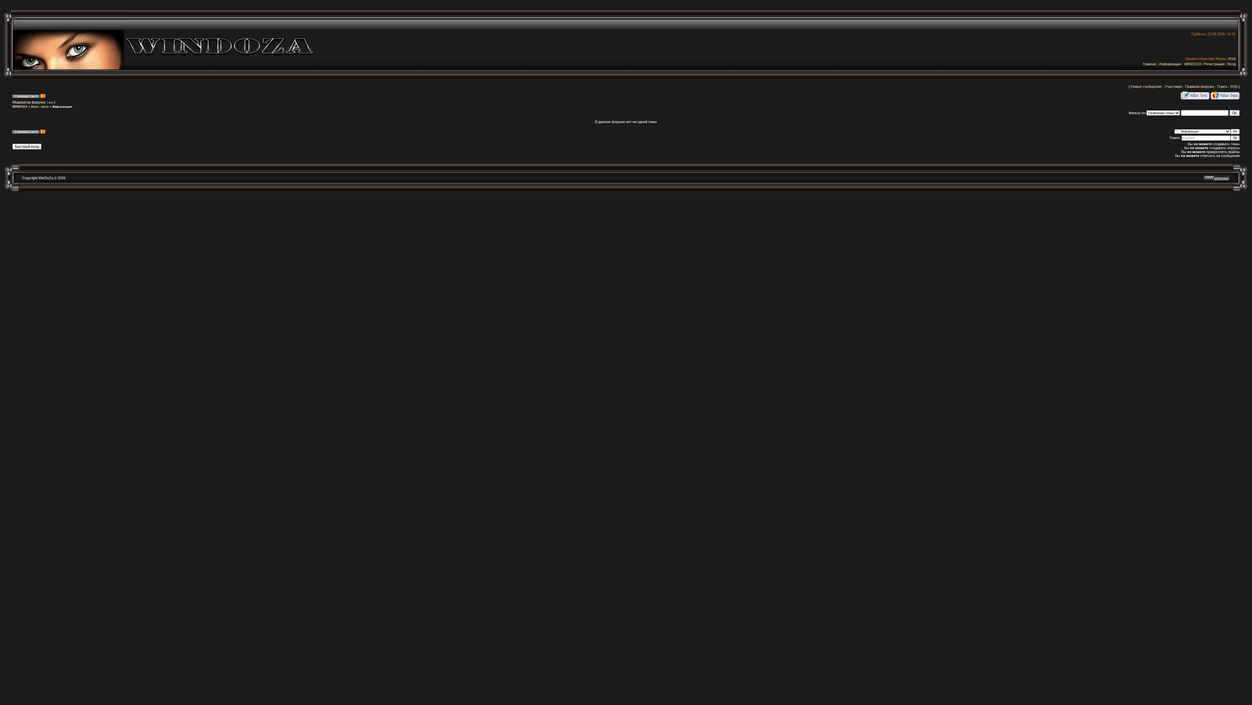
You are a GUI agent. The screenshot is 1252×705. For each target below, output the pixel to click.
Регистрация (1214, 64)
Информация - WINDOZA (1180, 64)
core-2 (51, 102)
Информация (62, 106)
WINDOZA (19, 106)
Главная (1149, 64)
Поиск (1222, 86)
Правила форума (1199, 86)
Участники (1173, 86)
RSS (1232, 59)
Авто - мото (40, 106)
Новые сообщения (1146, 86)
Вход (1232, 64)
